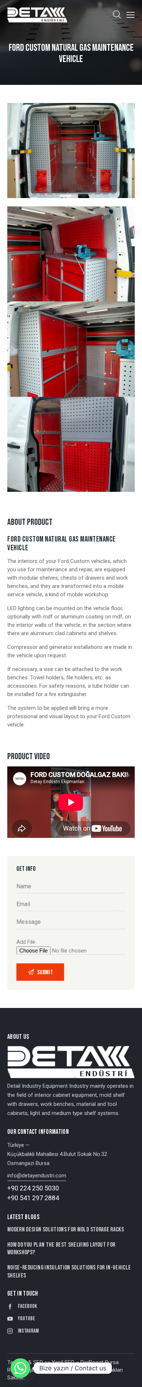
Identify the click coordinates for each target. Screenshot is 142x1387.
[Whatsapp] (20, 1368)
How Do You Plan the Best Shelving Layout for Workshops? (61, 1248)
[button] (130, 15)
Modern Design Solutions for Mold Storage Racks (65, 1229)
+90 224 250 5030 (33, 1188)
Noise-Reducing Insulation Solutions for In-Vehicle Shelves (69, 1271)
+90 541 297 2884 (33, 1198)
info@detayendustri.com (36, 1175)
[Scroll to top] (130, 1375)
